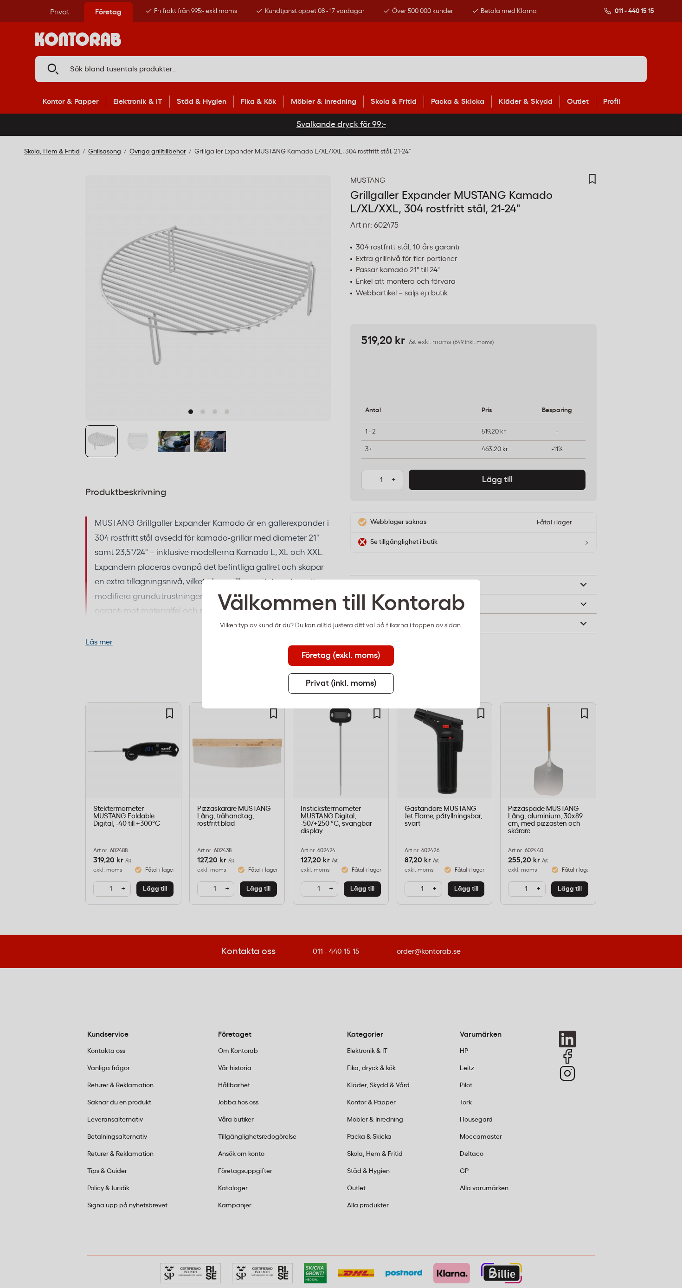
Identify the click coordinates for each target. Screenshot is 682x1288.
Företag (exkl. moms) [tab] (341, 655)
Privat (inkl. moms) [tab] (341, 683)
